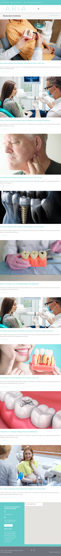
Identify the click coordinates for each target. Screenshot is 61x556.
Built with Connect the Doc (54, 552)
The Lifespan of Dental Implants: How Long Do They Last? (19, 378)
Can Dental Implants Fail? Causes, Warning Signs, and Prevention (22, 227)
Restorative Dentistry (54, 15)
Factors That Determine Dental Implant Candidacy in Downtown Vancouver (25, 120)
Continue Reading (5, 71)
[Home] (49, 15)
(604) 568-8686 (7, 514)
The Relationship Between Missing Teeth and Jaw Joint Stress (21, 177)
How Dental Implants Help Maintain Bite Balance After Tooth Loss (22, 63)
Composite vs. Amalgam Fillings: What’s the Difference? (19, 432)
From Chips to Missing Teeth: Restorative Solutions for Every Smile (22, 489)
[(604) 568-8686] (4, 511)
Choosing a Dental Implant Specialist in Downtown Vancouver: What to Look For (27, 331)
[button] (38, 9)
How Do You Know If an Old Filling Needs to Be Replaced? (19, 284)
